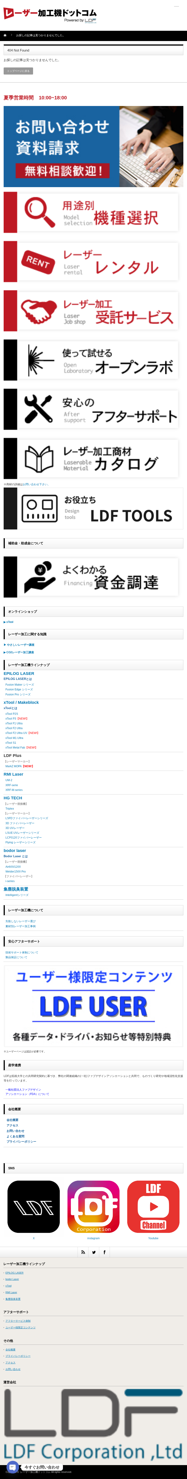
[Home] (8, 36)
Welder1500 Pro (15, 871)
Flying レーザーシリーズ (20, 842)
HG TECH (13, 798)
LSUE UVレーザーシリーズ (22, 832)
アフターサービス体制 (18, 1320)
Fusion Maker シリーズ (19, 684)
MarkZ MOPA (19, 766)
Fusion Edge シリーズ (19, 689)
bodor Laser (12, 1279)
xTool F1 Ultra (14, 723)
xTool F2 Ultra (14, 728)
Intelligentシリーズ (17, 895)
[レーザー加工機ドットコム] (50, 21)
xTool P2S (11, 713)
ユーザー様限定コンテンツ (20, 1327)
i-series (10, 881)
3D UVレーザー (15, 828)
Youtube (153, 1238)
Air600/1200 (13, 866)
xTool (8, 1285)
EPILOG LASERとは (18, 679)
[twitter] (93, 1252)
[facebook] (104, 1252)
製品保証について (16, 957)
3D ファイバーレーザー (19, 823)
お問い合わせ (14, 1131)
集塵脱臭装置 (16, 889)
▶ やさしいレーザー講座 (19, 644)
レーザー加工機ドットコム (35, 1472)
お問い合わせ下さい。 (36, 484)
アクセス (11, 1125)
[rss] (83, 1252)
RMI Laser (13, 774)
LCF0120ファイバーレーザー (23, 837)
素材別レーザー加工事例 (20, 926)
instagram (93, 1238)
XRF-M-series (14, 790)
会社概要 (11, 1120)
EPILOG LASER (19, 673)
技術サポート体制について (21, 952)
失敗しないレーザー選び (20, 921)
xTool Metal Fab (15, 747)
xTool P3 (10, 718)
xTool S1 (10, 742)
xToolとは (10, 708)
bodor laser (15, 850)
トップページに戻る (18, 71)
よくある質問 (14, 1136)
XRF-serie (11, 785)
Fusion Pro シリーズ (18, 694)
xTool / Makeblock (21, 702)
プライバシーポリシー (20, 1141)
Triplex (9, 808)
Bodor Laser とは (16, 856)
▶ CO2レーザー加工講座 (19, 652)
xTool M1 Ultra (14, 738)
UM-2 (8, 780)
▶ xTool (8, 622)
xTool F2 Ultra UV (16, 733)
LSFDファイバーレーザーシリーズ (26, 818)
